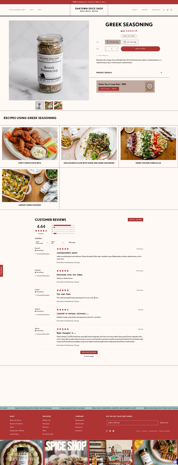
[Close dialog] (119, 211)
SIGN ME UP (99, 239)
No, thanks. (100, 252)
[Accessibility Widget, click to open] (175, 462)
